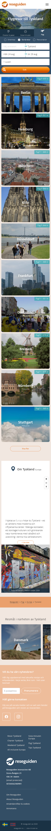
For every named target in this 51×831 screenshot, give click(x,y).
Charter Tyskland (15, 741)
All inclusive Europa (16, 750)
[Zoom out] (46, 483)
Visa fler (25, 449)
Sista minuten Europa (34, 737)
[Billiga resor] (5, 824)
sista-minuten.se (32, 828)
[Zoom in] (46, 479)
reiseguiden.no (18, 828)
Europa (19, 520)
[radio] (9, 40)
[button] (13, 46)
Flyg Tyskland (34, 743)
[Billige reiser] (13, 824)
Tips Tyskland (34, 748)
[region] (25, 496)
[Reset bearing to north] (46, 487)
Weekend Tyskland (15, 745)
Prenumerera (31, 690)
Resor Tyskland (14, 736)
